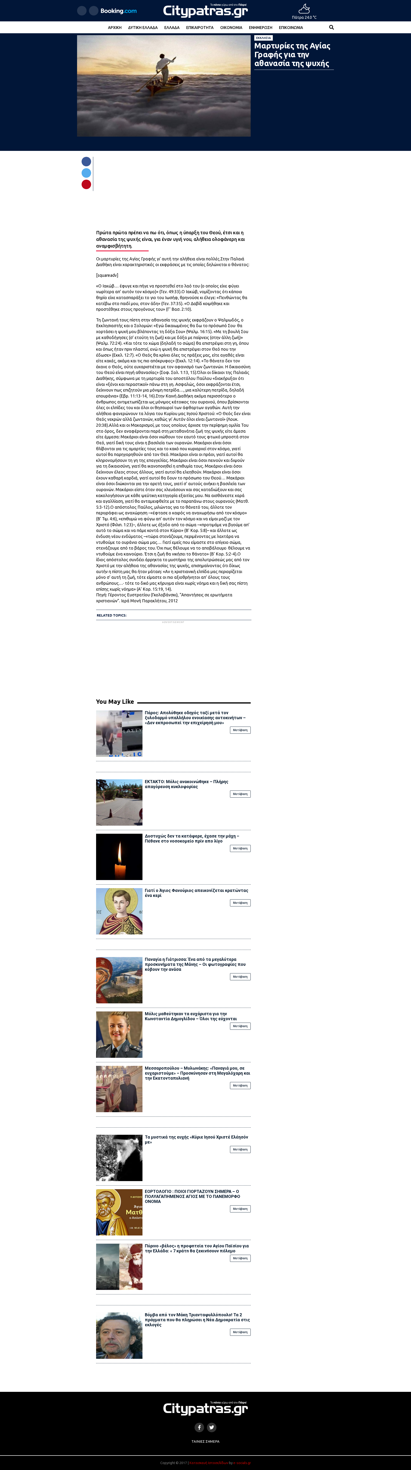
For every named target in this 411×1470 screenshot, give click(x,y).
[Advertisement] (173, 657)
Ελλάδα (172, 27)
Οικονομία (231, 27)
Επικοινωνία (291, 27)
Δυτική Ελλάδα (143, 27)
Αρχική (115, 27)
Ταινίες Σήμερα (205, 1441)
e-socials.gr (242, 1463)
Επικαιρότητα (200, 27)
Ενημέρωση (260, 27)
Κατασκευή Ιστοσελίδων (208, 1463)
